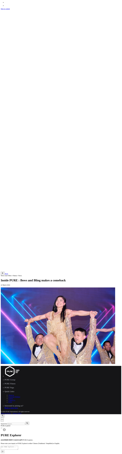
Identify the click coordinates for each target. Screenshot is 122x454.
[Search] (3, 187)
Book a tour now (11, 408)
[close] (2, 180)
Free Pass (7, 269)
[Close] (2, 418)
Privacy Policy (17, 246)
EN (6, 193)
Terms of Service (6, 246)
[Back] (3, 273)
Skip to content (5, 9)
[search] (27, 423)
